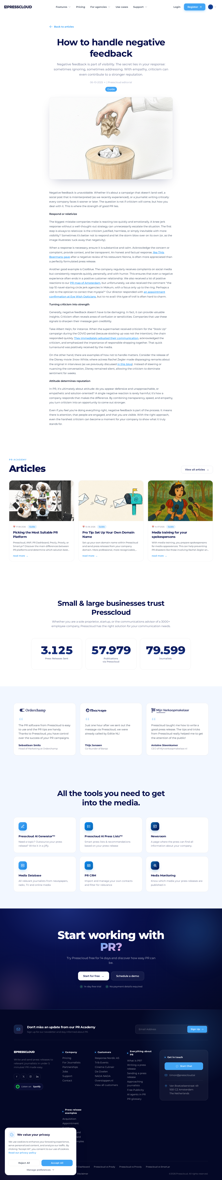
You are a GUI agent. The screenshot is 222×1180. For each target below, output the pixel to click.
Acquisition (69, 1118)
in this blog (124, 364)
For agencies (98, 6)
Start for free (93, 976)
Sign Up (195, 1029)
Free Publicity (135, 1090)
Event (65, 1127)
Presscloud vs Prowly (130, 1166)
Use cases (122, 6)
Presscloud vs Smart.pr (158, 1166)
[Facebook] (16, 1076)
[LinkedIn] (37, 1076)
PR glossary (134, 1099)
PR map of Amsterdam (85, 283)
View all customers (106, 1085)
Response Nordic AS (107, 1058)
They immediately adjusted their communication (106, 338)
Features (61, 6)
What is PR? (134, 1060)
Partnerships (70, 1067)
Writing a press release (136, 1067)
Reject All (24, 1162)
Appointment (70, 1123)
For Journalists (71, 1062)
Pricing (80, 6)
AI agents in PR (136, 1094)
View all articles (197, 469)
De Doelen (101, 1071)
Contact (67, 1080)
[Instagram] (30, 1076)
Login (177, 6)
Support (138, 6)
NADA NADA (102, 1076)
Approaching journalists (135, 1083)
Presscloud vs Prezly (104, 1166)
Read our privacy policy (22, 1152)
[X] (23, 1076)
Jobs (65, 1071)
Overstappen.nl (104, 1080)
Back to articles (64, 26)
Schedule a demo (127, 976)
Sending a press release (136, 1075)
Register (192, 6)
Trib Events (101, 1062)
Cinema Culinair (104, 1067)
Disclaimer (82, 1173)
